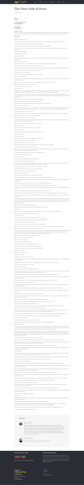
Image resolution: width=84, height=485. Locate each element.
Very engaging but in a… (28, 437)
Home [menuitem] (35, 2)
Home (45, 469)
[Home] (20, 1)
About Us (46, 471)
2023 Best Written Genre (19, 23)
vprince (20, 12)
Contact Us (16, 477)
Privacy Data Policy (47, 475)
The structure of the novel (29, 422)
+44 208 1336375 (19, 479)
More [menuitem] (64, 2)
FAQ (45, 473)
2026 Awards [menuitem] (52, 2)
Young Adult (17, 19)
